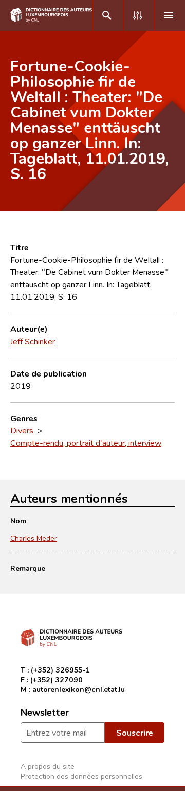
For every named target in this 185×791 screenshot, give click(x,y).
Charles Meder (33, 538)
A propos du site (48, 766)
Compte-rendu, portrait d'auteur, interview (85, 443)
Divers (21, 430)
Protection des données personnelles (81, 776)
